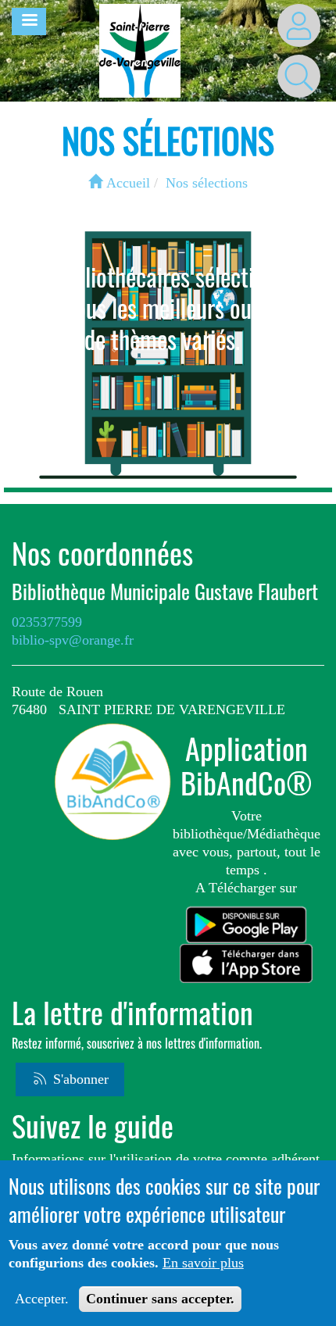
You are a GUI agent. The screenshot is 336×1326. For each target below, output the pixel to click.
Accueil (126, 183)
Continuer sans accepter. (160, 1298)
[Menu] (29, 21)
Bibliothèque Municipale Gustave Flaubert (165, 591)
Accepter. (42, 1298)
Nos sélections (207, 183)
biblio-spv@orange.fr (73, 640)
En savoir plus (203, 1263)
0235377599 (47, 622)
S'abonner (79, 1079)
